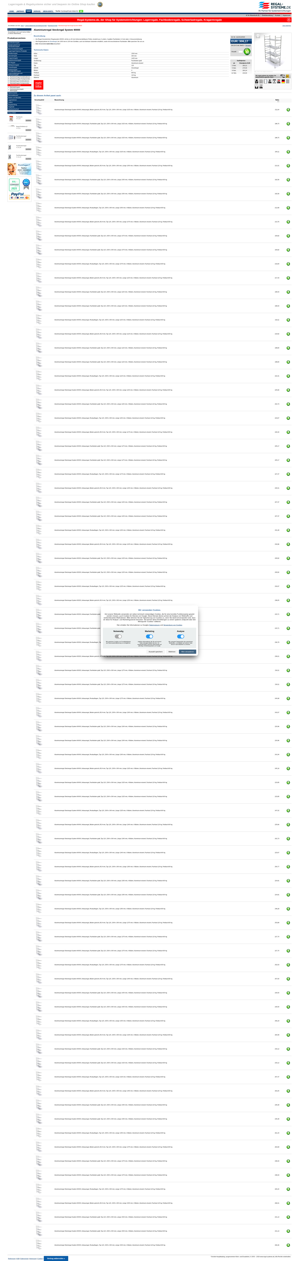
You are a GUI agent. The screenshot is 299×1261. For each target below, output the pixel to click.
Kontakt (277, 15)
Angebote (11, 107)
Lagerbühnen (12, 100)
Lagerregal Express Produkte (17, 51)
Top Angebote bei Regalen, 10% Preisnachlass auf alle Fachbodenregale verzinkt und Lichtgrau (150, 19)
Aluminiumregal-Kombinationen (20, 77)
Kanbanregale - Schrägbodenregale (14, 70)
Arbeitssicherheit (13, 109)
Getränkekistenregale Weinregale (17, 90)
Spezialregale (12, 55)
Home (11, 11)
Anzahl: (234, 51)
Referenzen (12, 1258)
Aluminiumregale (52, 25)
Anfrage (20, 11)
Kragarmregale (13, 58)
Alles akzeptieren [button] (187, 652)
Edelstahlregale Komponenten (19, 83)
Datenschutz (24, 1258)
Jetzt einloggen (286, 25)
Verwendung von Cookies (172, 625)
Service (37, 11)
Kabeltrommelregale (14, 60)
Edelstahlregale (15, 87)
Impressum (286, 15)
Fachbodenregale (14, 42)
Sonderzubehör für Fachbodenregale (14, 45)
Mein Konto (48, 11)
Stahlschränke (12, 93)
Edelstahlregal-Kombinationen (19, 81)
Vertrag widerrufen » (56, 1258)
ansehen (28, 120)
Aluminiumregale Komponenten (20, 79)
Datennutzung (154, 625)
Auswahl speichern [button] (156, 652)
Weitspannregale (13, 65)
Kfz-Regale (11, 62)
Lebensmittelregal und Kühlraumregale (36, 25)
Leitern (10, 102)
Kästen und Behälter (14, 97)
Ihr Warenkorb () (253, 15)
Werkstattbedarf (13, 95)
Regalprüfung (12, 104)
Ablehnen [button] (171, 652)
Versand (248, 45)
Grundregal (53, 41)
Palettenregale (13, 53)
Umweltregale (12, 67)
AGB (17, 1258)
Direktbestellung (267, 15)
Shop (29, 11)
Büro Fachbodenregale (15, 48)
